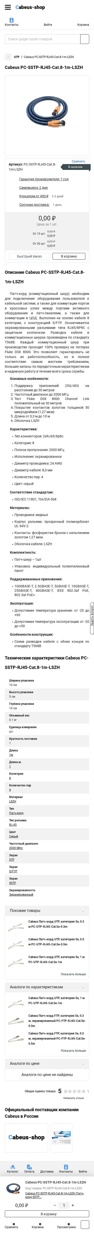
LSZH (12, 801)
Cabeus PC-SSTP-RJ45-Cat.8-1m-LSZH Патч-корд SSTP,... (54, 1195)
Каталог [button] (12, 1171)
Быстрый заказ (29, 256)
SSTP (12, 883)
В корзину (69, 256)
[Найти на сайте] (84, 39)
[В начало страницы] (85, 1224)
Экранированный (21, 894)
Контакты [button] (11, 24)
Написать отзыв (73, 1098)
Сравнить (11, 1227)
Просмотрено (66, 1227)
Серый (13, 836)
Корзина (83, 24)
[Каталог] (8, 7)
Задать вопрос (92, 616)
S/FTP (13, 871)
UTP (17, 57)
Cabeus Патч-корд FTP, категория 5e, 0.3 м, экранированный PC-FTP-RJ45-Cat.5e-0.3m (57, 1021)
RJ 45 (13, 824)
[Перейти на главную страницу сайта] (36, 7)
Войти (48, 24)
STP (11, 859)
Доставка (47, 1171)
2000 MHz (16, 848)
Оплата (29, 1171)
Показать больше (73, 974)
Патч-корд (16, 813)
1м (11, 755)
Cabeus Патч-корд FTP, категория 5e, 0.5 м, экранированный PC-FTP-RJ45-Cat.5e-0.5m (57, 1038)
